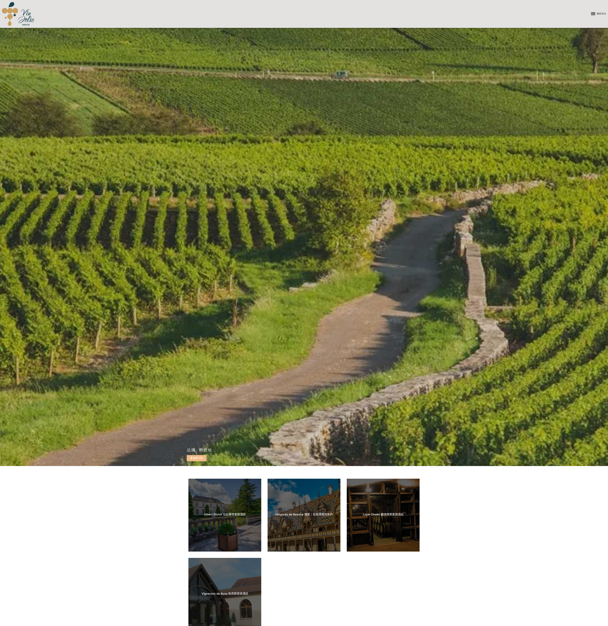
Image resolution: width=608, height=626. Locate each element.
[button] (305, 458)
